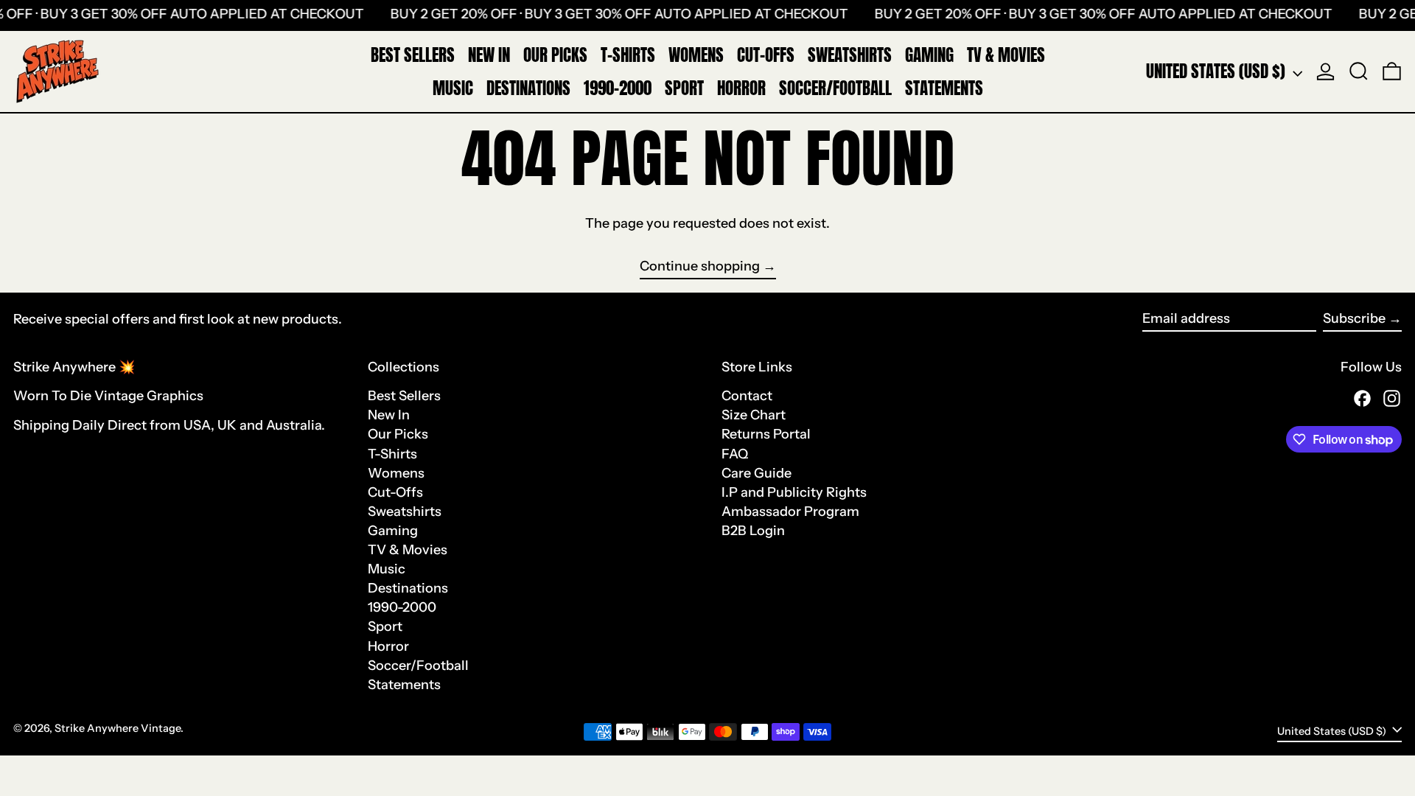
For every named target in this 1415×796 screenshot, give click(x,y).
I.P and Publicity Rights (794, 492)
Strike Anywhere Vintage (118, 728)
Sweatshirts (404, 511)
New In (389, 415)
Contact (747, 396)
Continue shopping (700, 266)
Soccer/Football (418, 665)
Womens (396, 473)
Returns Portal (766, 434)
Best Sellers (404, 396)
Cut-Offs (395, 492)
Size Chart (754, 415)
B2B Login (753, 531)
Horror (388, 646)
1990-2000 (402, 607)
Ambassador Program (790, 511)
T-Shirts (392, 454)
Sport (385, 626)
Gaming (393, 531)
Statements (404, 685)
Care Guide (757, 473)
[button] (1359, 71)
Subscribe (1354, 318)
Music (386, 569)
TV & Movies (407, 550)
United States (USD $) (1217, 71)
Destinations (408, 588)
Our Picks (398, 434)
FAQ (735, 454)
